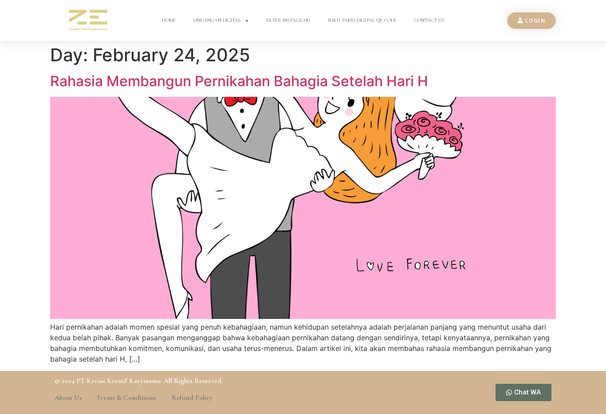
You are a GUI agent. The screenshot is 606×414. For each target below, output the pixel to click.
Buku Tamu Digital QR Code (362, 20)
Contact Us (429, 20)
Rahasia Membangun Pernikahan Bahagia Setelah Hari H (239, 81)
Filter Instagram (288, 20)
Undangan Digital (217, 20)
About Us (68, 397)
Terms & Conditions (126, 397)
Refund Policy (192, 397)
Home (169, 20)
